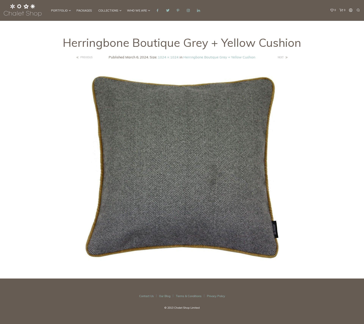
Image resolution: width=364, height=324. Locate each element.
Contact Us (146, 296)
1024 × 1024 (168, 57)
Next (281, 57)
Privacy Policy (216, 296)
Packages (84, 10)
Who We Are (137, 10)
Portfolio (59, 10)
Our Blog (164, 296)
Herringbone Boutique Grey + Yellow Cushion (219, 57)
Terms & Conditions (189, 296)
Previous (86, 57)
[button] (333, 10)
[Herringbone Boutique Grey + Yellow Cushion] (182, 166)
